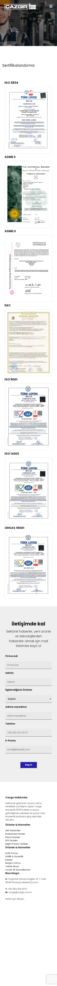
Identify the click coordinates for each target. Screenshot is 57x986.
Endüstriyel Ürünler (15, 833)
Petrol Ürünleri (12, 837)
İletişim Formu (13, 863)
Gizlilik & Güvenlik (14, 856)
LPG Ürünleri (11, 840)
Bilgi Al (28, 764)
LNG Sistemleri (13, 830)
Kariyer (9, 859)
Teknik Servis (12, 866)
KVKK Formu (11, 853)
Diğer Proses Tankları (16, 843)
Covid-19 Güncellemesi (17, 869)
